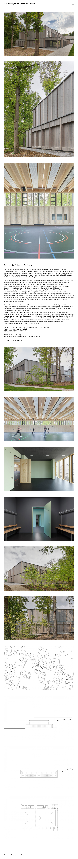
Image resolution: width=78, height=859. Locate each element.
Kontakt (6, 855)
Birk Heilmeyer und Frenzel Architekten (19, 4)
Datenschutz (25, 855)
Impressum (15, 855)
